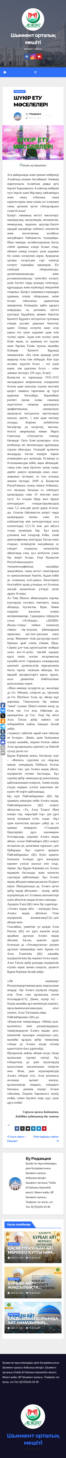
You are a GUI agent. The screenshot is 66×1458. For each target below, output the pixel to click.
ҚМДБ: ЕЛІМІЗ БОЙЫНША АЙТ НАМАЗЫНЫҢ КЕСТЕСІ (33, 1322)
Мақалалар (20, 91)
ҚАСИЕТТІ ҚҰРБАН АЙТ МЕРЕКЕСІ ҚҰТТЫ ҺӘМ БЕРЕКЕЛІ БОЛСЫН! (31, 1252)
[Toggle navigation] (35, 72)
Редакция (35, 113)
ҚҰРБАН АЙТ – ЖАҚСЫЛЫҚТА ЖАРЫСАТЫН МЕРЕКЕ (30, 1287)
